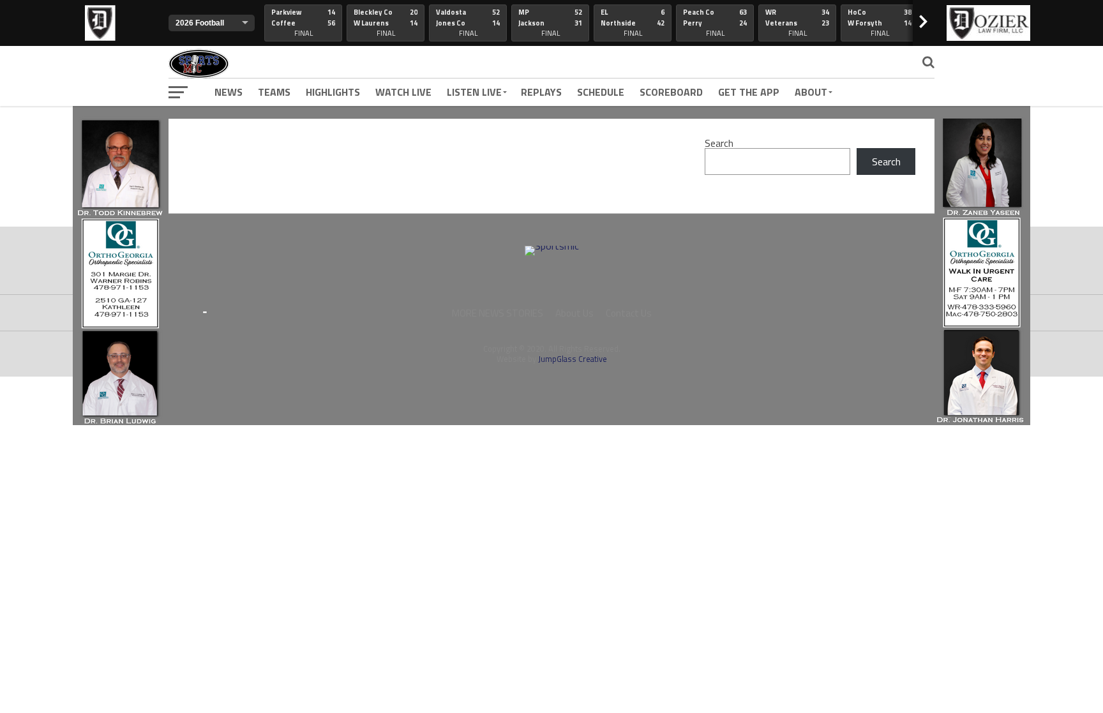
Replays (541, 92)
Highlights (333, 92)
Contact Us (629, 313)
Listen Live (474, 92)
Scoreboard (671, 92)
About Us (574, 313)
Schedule (600, 92)
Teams (274, 92)
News (228, 92)
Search (719, 143)
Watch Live (403, 92)
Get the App (748, 92)
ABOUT (811, 92)
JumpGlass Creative (572, 358)
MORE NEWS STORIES (497, 313)
